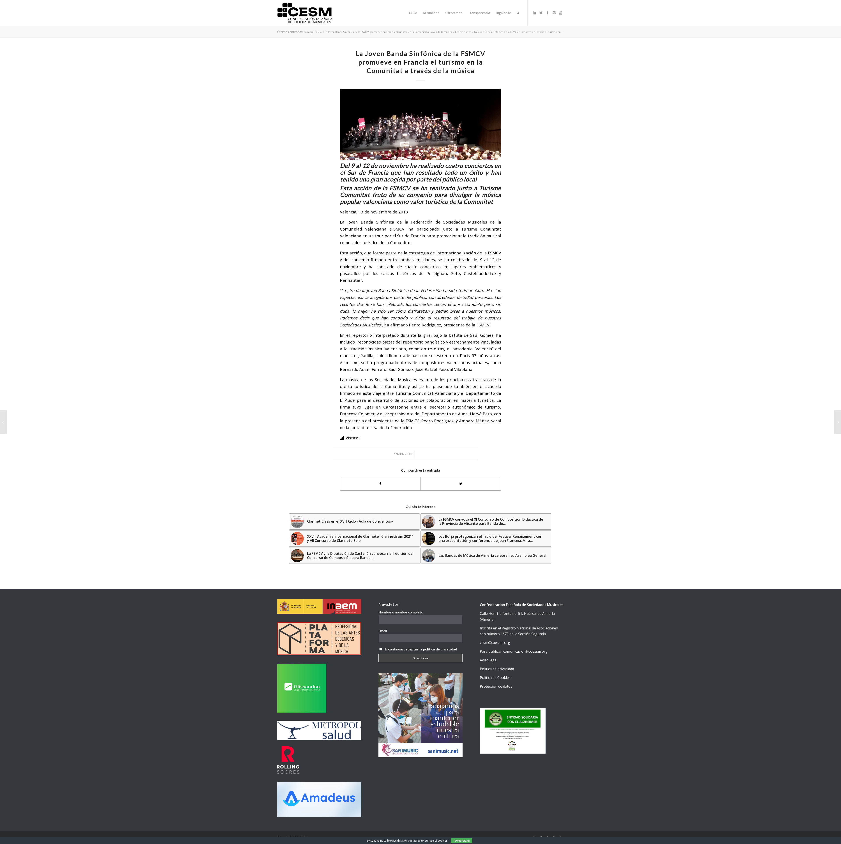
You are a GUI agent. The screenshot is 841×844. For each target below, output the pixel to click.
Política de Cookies (495, 677)
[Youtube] (560, 12)
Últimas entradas (290, 32)
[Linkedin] (534, 12)
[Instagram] (554, 12)
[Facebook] (547, 12)
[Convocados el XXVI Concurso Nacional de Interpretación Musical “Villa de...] (3, 422)
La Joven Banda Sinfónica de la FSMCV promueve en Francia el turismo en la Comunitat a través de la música (388, 31)
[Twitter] (541, 12)
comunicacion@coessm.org (525, 651)
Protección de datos (496, 686)
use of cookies (438, 840)
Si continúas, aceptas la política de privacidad (421, 649)
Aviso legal (488, 660)
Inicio (318, 31)
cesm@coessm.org (495, 642)
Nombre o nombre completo (400, 612)
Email (382, 631)
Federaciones (463, 31)
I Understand (462, 840)
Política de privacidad (497, 668)
